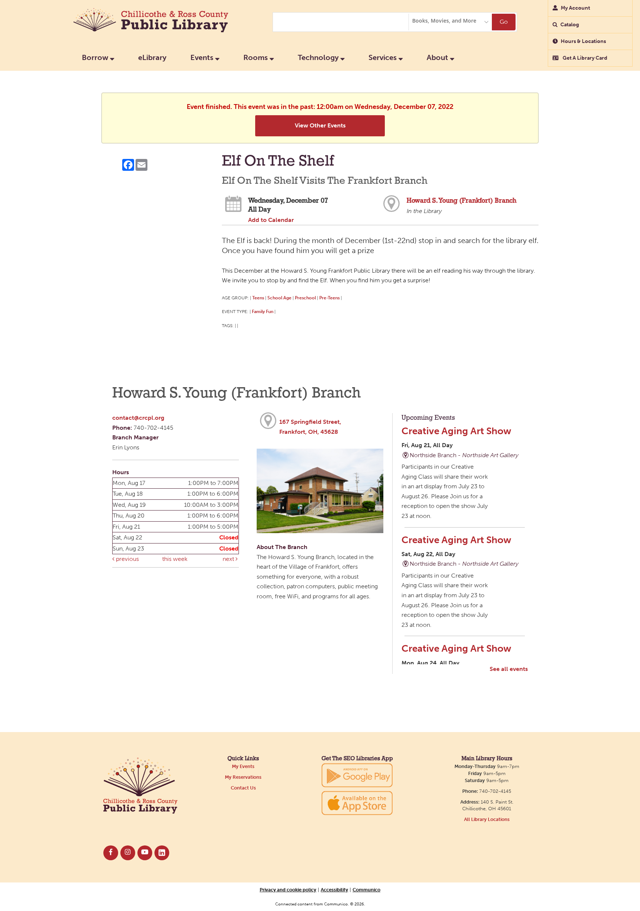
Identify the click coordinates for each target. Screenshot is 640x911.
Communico (366, 889)
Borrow (96, 57)
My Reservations (243, 777)
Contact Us (243, 788)
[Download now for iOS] (357, 803)
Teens (258, 297)
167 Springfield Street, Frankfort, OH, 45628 (310, 426)
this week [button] (174, 558)
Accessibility (334, 889)
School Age (279, 297)
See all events (509, 668)
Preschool (305, 297)
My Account (575, 8)
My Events (243, 766)
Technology (319, 57)
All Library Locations (487, 819)
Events (202, 57)
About (438, 57)
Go (504, 21)
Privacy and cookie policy (288, 889)
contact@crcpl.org (138, 417)
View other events (320, 125)
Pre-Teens (329, 297)
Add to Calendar (271, 219)
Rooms (256, 57)
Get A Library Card (584, 58)
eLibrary (152, 57)
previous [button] (126, 558)
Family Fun (262, 311)
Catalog (569, 24)
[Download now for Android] (357, 775)
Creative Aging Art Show (456, 431)
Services (384, 57)
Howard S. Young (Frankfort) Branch (461, 201)
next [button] (229, 558)
